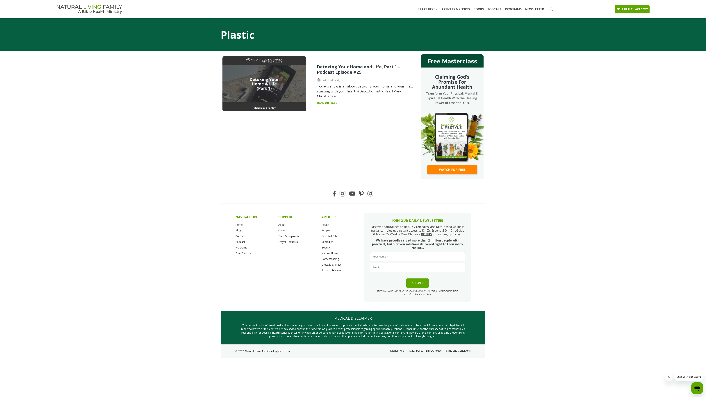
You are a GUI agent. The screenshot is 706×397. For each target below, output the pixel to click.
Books (479, 9)
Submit (417, 283)
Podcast (494, 9)
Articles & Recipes (455, 9)
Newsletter (534, 9)
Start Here (426, 9)
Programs (513, 9)
